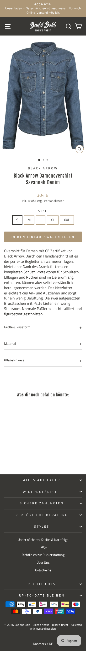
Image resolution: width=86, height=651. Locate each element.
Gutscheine (43, 570)
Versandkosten (54, 200)
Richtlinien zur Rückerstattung (43, 554)
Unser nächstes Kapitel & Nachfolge (43, 539)
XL (53, 220)
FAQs (43, 547)
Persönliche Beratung (42, 515)
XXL (67, 220)
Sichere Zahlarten (42, 503)
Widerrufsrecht (42, 492)
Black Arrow (43, 168)
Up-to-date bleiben (42, 595)
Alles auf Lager (41, 480)
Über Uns (43, 562)
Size (43, 211)
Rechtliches (42, 584)
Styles (41, 526)
